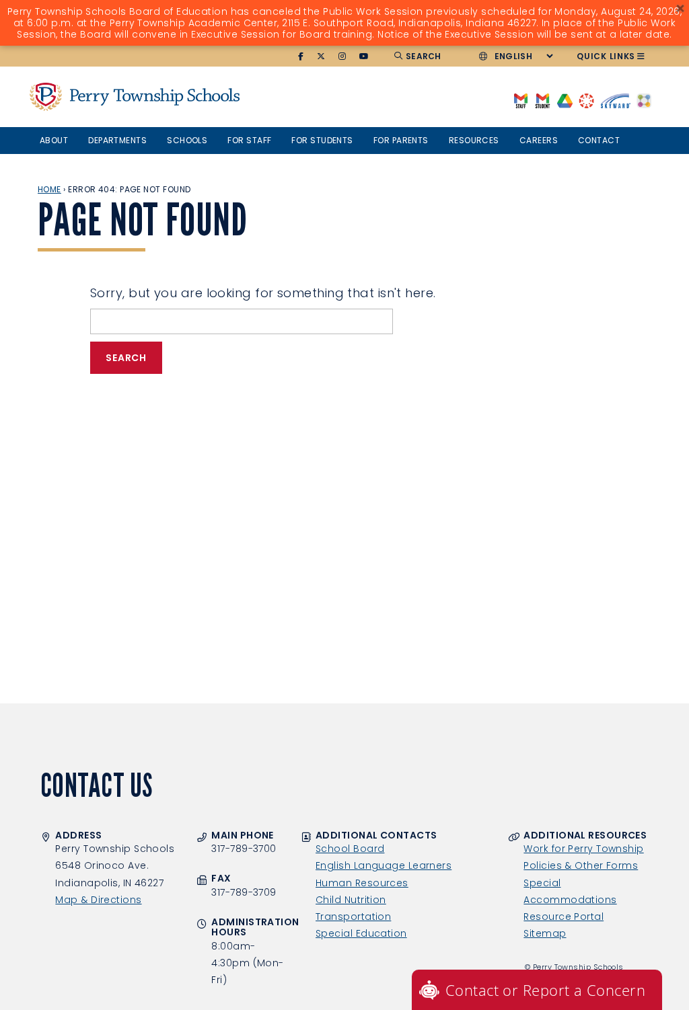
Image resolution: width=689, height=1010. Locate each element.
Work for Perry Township (583, 848)
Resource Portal (563, 916)
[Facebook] (301, 56)
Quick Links (606, 56)
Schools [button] (187, 140)
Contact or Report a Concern (545, 990)
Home (49, 189)
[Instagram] (342, 56)
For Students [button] (322, 140)
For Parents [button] (401, 140)
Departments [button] (117, 140)
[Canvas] (586, 99)
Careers (538, 140)
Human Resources (362, 883)
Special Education (361, 933)
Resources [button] (474, 140)
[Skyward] (615, 99)
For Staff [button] (249, 140)
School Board (350, 848)
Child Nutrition (351, 899)
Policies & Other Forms (580, 865)
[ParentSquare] (644, 99)
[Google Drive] (565, 99)
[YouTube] (364, 56)
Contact (599, 140)
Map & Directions (98, 899)
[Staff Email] (520, 99)
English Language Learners (383, 865)
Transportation (353, 916)
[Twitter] (321, 56)
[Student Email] (542, 99)
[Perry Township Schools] (46, 96)
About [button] (54, 140)
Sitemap (544, 933)
